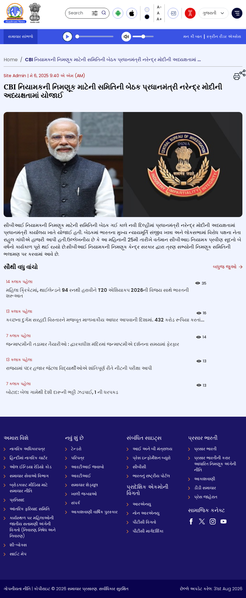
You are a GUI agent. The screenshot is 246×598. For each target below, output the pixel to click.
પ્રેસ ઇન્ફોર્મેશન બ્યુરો (152, 458)
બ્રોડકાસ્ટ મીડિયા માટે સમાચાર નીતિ (29, 488)
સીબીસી (139, 467)
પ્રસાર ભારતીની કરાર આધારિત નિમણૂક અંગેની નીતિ (215, 464)
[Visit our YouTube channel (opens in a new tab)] (223, 521)
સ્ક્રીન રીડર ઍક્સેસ (224, 36)
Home (11, 59)
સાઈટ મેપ (18, 554)
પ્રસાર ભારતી (205, 449)
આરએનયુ (142, 504)
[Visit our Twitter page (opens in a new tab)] (202, 521)
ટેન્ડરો (76, 449)
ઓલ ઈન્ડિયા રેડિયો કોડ (31, 467)
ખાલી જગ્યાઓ (84, 494)
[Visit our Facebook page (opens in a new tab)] (191, 521)
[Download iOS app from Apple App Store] (131, 13)
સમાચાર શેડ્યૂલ (84, 485)
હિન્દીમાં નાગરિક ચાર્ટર (28, 458)
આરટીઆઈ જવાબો (87, 467)
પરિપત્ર (77, 458)
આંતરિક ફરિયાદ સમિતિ (30, 509)
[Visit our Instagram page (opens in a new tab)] (213, 521)
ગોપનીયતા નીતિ (17, 589)
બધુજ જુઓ (225, 266)
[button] (95, 13)
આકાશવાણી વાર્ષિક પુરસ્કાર (94, 512)
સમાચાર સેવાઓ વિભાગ (29, 476)
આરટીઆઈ (81, 476)
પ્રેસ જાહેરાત (205, 497)
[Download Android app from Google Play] (117, 13)
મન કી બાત (192, 36)
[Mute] (126, 36)
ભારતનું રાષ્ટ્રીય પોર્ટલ (151, 476)
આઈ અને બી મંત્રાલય (152, 449)
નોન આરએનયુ (146, 513)
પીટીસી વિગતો (144, 522)
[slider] (94, 36)
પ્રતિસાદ (17, 500)
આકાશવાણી (204, 479)
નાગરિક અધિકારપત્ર (27, 449)
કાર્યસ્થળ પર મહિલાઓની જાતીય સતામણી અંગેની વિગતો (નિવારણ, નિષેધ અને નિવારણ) (33, 527)
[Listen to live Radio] (190, 13)
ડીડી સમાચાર (205, 488)
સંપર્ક (75, 503)
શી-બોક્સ (18, 545)
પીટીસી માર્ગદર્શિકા (148, 531)
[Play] (67, 36)
